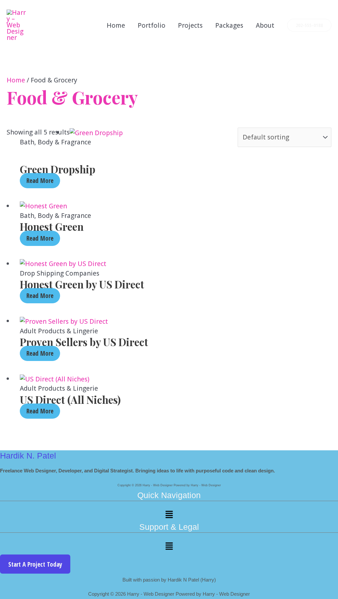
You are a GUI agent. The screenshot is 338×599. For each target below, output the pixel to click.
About (265, 25)
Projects (190, 25)
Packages (229, 25)
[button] (309, 25)
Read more (39, 180)
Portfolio (151, 25)
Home (116, 25)
